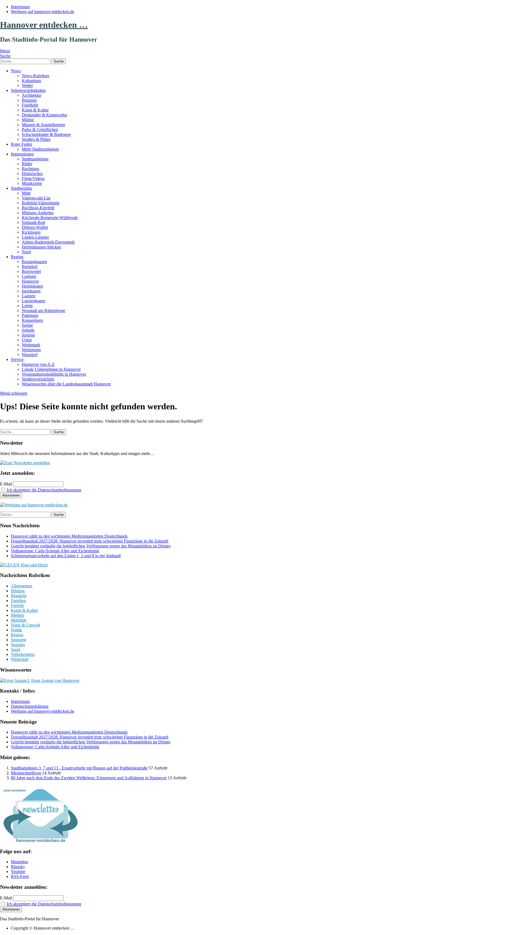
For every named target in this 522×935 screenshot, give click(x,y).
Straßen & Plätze (36, 139)
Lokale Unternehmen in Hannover (51, 369)
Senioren (18, 639)
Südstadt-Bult (33, 222)
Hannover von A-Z (38, 364)
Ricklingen (31, 232)
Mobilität (18, 620)
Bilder (27, 163)
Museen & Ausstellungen (43, 124)
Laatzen (28, 296)
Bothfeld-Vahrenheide (41, 203)
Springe (28, 335)
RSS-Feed (20, 876)
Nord (26, 252)
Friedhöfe (30, 105)
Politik (16, 630)
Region (17, 256)
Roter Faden (21, 144)
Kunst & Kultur (35, 110)
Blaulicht (18, 595)
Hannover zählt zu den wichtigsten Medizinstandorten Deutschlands (69, 536)
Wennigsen (31, 349)
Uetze (27, 340)
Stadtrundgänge (35, 159)
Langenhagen (33, 300)
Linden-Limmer (35, 237)
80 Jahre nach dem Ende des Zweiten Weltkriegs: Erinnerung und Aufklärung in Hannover (89, 777)
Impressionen (22, 154)
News (16, 70)
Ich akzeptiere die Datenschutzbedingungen (44, 490)
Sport (15, 649)
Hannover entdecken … (44, 25)
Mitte (26, 193)
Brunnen (29, 100)
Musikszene (32, 183)
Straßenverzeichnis (38, 379)
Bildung (18, 590)
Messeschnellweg (26, 773)
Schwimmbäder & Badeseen (46, 134)
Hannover (30, 281)
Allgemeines (21, 586)
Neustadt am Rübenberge (43, 310)
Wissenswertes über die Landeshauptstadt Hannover (66, 384)
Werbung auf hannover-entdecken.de (42, 11)
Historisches (32, 173)
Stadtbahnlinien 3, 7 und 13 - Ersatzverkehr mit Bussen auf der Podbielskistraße (79, 768)
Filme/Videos (33, 178)
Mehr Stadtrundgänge (40, 149)
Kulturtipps (31, 80)
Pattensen (30, 315)
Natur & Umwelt (25, 625)
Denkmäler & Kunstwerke (44, 115)
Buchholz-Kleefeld (38, 207)
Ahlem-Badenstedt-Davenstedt (48, 242)
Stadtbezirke (21, 188)
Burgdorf (30, 266)
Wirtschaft (19, 659)
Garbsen (29, 276)
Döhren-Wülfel (35, 227)
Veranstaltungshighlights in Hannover (54, 374)
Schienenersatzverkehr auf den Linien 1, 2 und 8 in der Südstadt (66, 555)
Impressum (20, 6)
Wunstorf (30, 354)
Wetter (27, 85)
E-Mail (6, 484)
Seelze (27, 325)
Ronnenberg (32, 320)
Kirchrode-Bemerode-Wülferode (50, 217)
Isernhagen (31, 291)
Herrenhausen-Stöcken (41, 247)
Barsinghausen (34, 261)
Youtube (18, 871)
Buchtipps (30, 168)
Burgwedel (31, 271)
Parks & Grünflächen (40, 129)
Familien (18, 600)
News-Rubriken (35, 75)
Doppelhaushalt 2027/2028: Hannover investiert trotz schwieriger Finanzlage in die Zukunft (89, 541)
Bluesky (18, 866)
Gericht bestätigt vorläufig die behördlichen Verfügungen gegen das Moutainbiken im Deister (90, 546)
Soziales (18, 644)
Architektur (31, 95)
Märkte (28, 119)
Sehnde (28, 330)
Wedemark (31, 344)
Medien (17, 615)
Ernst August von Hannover (55, 680)
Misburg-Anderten (38, 212)
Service (17, 359)
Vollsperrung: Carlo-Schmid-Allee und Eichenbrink (55, 550)
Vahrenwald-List (36, 198)
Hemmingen (32, 286)
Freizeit (17, 605)
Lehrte (27, 305)
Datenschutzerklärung (29, 706)
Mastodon (19, 861)
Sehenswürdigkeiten (28, 90)
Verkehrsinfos (23, 654)
